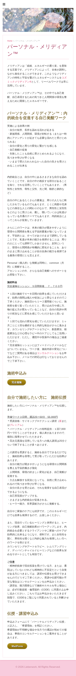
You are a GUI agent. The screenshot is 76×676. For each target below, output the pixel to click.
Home (9, 41)
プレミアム (16, 424)
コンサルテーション (48, 353)
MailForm (17, 646)
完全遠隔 (17, 382)
